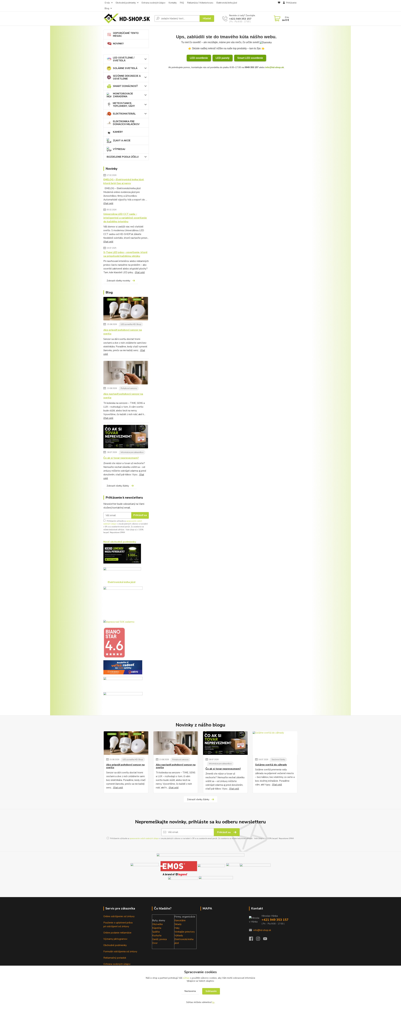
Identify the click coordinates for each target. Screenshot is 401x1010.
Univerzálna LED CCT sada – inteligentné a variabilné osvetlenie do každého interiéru (125, 217)
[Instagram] (259, 939)
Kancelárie (180, 920)
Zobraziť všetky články (118, 485)
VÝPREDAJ (119, 149)
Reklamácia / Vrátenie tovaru (200, 2)
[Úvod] (127, 18)
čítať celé (108, 203)
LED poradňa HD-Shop (131, 324)
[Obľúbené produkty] (279, 5)
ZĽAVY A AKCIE (121, 140)
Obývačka (157, 924)
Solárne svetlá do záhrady (271, 764)
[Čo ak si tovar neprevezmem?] (125, 437)
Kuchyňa (156, 935)
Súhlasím (211, 991)
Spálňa (156, 931)
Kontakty (173, 2)
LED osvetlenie (199, 58)
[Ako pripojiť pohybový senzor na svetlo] (125, 309)
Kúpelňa (156, 928)
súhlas (186, 977)
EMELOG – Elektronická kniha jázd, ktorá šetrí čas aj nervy (123, 181)
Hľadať (207, 18)
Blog (107, 8)
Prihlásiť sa (140, 515)
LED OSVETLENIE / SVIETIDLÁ (123, 59)
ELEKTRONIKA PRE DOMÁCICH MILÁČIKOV (126, 123)
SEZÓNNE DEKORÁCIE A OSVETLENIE (127, 77)
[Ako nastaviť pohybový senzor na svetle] (125, 373)
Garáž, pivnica (159, 939)
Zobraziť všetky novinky (118, 280)
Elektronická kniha (183, 939)
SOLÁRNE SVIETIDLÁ (125, 68)
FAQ (182, 2)
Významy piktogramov (115, 939)
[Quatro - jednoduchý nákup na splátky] (122, 667)
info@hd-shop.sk (274, 67)
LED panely (222, 58)
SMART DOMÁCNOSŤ (125, 86)
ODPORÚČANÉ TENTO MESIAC (126, 34)
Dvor (155, 943)
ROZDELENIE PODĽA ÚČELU (123, 156)
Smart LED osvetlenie (250, 58)
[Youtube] (266, 939)
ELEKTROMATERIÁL (124, 113)
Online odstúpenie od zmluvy (119, 916)
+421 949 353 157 (240, 19)
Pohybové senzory (129, 388)
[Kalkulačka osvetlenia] (122, 553)
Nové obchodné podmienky (119, 542)
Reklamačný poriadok (114, 957)
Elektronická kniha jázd (226, 2)
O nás (107, 2)
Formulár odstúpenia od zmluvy (120, 951)
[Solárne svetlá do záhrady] (275, 743)
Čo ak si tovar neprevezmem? (121, 458)
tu (213, 1002)
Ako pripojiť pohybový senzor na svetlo (122, 331)
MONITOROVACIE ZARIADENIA (123, 95)
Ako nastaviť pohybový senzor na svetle (123, 395)
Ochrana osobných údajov (153, 2)
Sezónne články (278, 759)
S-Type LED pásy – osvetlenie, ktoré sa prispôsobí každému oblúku (125, 254)
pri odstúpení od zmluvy (116, 926)
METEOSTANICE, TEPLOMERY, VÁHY (124, 105)
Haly (177, 928)
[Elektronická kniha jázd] (216, 882)
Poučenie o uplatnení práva (118, 922)
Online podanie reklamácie (117, 932)
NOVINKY (118, 43)
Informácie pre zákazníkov (132, 452)
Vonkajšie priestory (184, 931)
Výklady (178, 935)
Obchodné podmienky (126, 2)
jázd (176, 943)
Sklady (178, 924)
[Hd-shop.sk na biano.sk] (114, 642)
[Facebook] (252, 939)
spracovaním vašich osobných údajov (144, 838)
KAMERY (118, 131)
